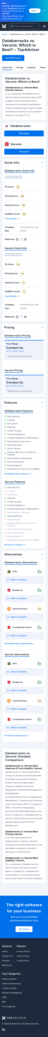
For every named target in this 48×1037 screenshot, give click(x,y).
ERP (4, 1002)
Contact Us (7, 956)
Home (5, 951)
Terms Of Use (23, 956)
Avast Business (20, 608)
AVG (15, 571)
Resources (7, 965)
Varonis (16, 144)
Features (31, 67)
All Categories (8, 1006)
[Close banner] (44, 11)
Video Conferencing (11, 983)
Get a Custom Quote (15, 351)
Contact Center (9, 988)
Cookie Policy (23, 960)
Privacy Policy (23, 951)
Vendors (6, 960)
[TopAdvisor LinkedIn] (3, 1029)
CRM (4, 997)
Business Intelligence (12, 992)
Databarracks (20, 126)
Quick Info (7, 67)
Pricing (20, 67)
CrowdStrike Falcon (22, 627)
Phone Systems (9, 979)
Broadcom (18, 590)
